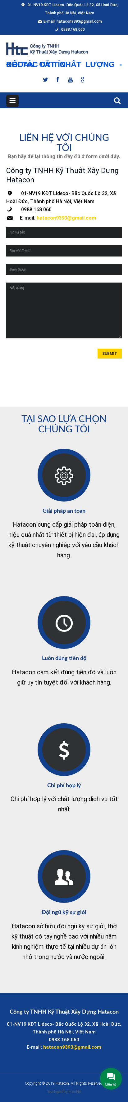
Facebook (57, 79)
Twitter (45, 79)
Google (82, 79)
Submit (109, 353)
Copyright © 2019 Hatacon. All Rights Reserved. (64, 1083)
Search (115, 100)
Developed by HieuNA (64, 1092)
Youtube (70, 79)
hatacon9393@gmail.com (79, 21)
